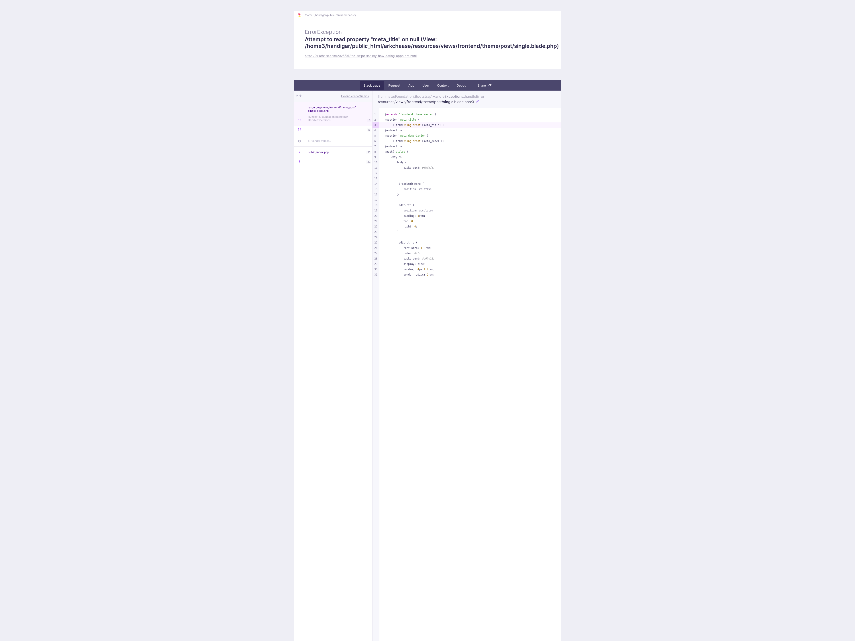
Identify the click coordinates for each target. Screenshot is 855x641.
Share (482, 85)
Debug (461, 85)
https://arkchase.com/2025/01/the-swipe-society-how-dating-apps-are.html (361, 56)
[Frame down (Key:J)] (300, 96)
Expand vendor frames (355, 96)
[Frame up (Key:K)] (296, 96)
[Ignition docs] (301, 15)
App (411, 85)
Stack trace (371, 85)
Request (394, 85)
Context (443, 85)
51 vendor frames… (320, 140)
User (425, 85)
